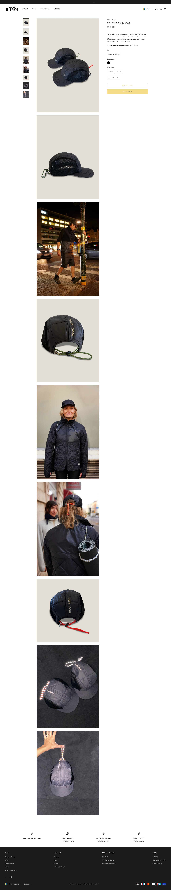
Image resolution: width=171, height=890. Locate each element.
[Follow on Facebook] (6, 877)
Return (6, 867)
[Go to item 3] (26, 41)
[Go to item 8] (26, 85)
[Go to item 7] (26, 78)
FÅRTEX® (57, 9)
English (27, 884)
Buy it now (127, 91)
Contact (56, 864)
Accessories (45, 9)
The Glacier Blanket (108, 860)
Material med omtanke (108, 864)
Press (55, 860)
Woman (25, 9)
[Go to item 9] (26, 94)
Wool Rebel (111, 20)
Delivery (7, 860)
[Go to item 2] (26, 31)
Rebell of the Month (59, 867)
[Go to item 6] (26, 69)
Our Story (56, 857)
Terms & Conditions (10, 870)
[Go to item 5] (26, 60)
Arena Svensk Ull (157, 864)
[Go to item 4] (26, 50)
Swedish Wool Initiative (159, 860)
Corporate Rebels (10, 857)
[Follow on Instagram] (11, 877)
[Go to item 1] (26, 22)
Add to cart (127, 85)
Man (34, 9)
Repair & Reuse (9, 864)
